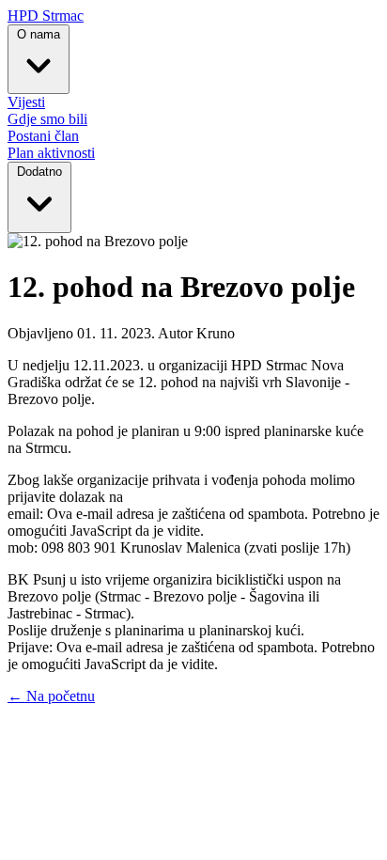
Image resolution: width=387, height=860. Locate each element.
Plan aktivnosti (51, 153)
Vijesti (26, 102)
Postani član (43, 136)
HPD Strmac (46, 15)
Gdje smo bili (47, 119)
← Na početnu (51, 696)
